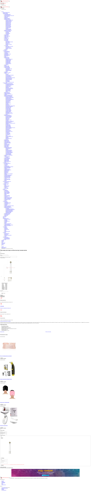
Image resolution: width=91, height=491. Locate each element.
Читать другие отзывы (48, 331)
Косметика (4, 232)
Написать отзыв (2, 331)
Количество (1, 290)
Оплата (2, 241)
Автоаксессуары (5, 201)
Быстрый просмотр (2, 336)
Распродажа (4, 239)
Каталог (3, 11)
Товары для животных (6, 218)
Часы (3, 217)
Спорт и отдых (5, 189)
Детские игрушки (5, 50)
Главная (3, 246)
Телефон (1, 255)
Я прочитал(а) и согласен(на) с (13, 464)
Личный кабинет (4, 484)
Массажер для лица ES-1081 (4, 425)
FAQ (2, 483)
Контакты (3, 244)
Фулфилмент (3, 243)
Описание (1, 321)
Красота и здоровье (5, 13)
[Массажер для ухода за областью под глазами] (10, 276)
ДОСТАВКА (9, 321)
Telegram (3, 489)
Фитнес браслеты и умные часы (7, 181)
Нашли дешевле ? (2, 296)
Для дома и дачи (5, 82)
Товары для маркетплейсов (6, 12)
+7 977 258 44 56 (3, 3)
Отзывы (3, 240)
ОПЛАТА (6, 321)
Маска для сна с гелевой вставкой (4, 402)
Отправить (2, 465)
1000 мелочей (4, 216)
